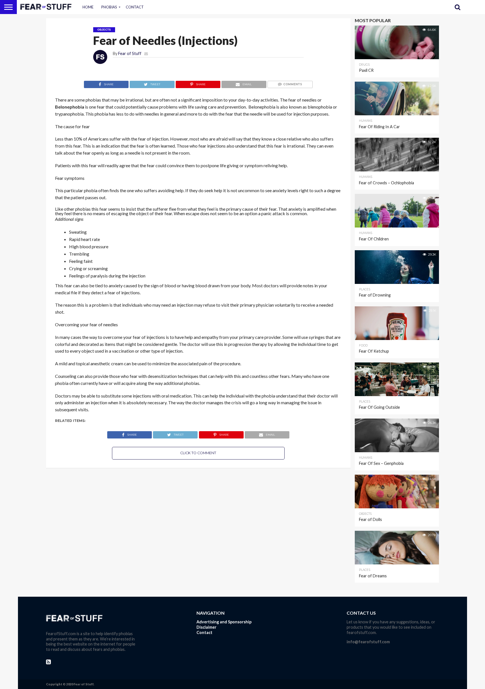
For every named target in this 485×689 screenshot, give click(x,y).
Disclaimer (206, 627)
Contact (135, 7)
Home (88, 7)
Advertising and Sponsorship (223, 621)
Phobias (109, 7)
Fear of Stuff (129, 53)
